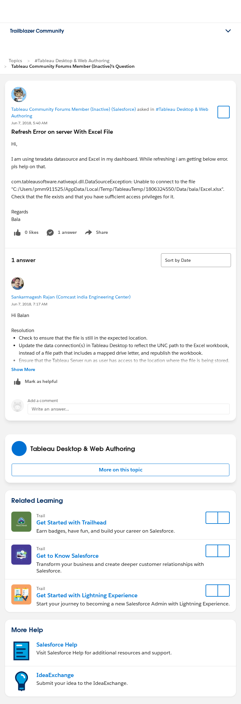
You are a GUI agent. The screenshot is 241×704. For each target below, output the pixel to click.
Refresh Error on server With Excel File (62, 131)
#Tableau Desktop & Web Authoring (72, 60)
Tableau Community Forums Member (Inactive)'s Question (73, 66)
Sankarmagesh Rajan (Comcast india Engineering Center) (71, 297)
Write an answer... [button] (50, 409)
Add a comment (43, 400)
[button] (120, 470)
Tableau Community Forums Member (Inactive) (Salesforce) (73, 109)
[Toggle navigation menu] (228, 31)
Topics (15, 60)
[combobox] (196, 260)
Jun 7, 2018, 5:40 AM (29, 123)
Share (95, 233)
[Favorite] (223, 112)
